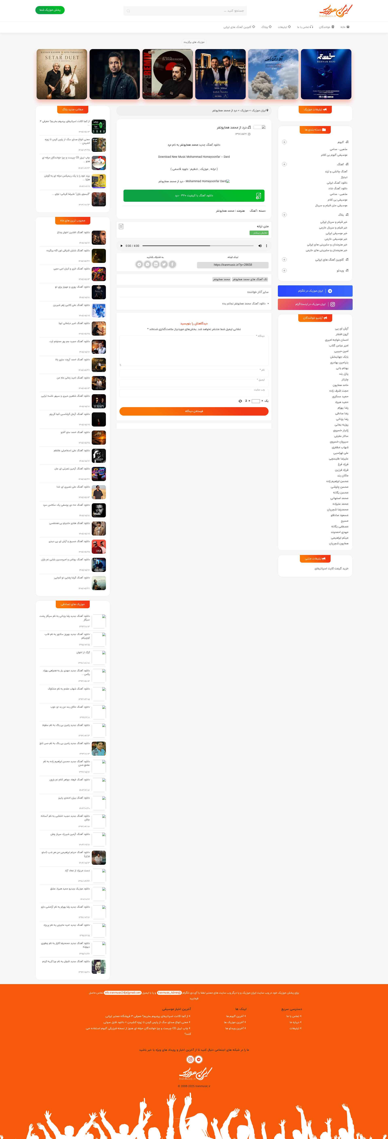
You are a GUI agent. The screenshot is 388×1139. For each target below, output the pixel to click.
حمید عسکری (340, 396)
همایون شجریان (338, 543)
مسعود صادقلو (339, 515)
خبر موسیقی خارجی (336, 239)
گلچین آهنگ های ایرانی (238, 27)
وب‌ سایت (259, 389)
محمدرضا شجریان (337, 510)
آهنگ (340, 164)
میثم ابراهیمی (339, 538)
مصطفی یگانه (339, 527)
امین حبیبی (341, 351)
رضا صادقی (341, 413)
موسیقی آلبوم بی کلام (334, 155)
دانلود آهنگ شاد (337, 188)
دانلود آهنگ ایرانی (337, 183)
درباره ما (294, 1022)
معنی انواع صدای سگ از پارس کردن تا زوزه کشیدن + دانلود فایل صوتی (145, 1022)
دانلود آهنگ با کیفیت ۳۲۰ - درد (194, 196)
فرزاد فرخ (343, 464)
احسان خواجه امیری (336, 340)
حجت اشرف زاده (338, 391)
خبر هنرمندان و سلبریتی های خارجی (326, 250)
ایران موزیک (259, 110)
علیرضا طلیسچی (338, 459)
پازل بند (343, 374)
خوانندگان (325, 27)
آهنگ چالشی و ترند (336, 171)
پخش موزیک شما (50, 10)
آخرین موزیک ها (234, 1022)
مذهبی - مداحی (338, 149)
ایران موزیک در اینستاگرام (310, 304)
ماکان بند (342, 476)
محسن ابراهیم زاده (337, 481)
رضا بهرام (343, 408)
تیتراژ (344, 177)
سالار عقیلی (341, 436)
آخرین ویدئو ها (234, 1028)
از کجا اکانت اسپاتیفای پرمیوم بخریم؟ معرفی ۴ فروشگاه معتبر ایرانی (146, 1016)
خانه (343, 27)
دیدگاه (260, 336)
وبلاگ (265, 27)
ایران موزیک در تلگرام (311, 291)
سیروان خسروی (339, 442)
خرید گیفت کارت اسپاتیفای (331, 569)
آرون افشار (342, 334)
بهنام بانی (342, 368)
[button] (284, 142)
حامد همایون (340, 385)
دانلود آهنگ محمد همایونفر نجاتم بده (244, 304)
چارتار (345, 379)
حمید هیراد (341, 402)
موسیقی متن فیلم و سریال (331, 205)
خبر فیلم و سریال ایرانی (333, 222)
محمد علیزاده (340, 504)
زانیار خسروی (340, 430)
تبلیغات (283, 27)
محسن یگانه (340, 493)
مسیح (344, 521)
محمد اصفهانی (339, 498)
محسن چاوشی (339, 487)
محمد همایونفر (225, 211)
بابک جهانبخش (339, 357)
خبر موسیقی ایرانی (336, 233)
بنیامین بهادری (339, 363)
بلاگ (341, 215)
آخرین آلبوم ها (235, 1016)
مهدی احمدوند (339, 532)
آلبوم (341, 142)
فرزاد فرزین (341, 470)
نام (262, 370)
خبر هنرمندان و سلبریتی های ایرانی (327, 245)
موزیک (244, 110)
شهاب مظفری (340, 447)
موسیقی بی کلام (337, 200)
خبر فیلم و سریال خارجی (333, 228)
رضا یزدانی (342, 419)
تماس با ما (303, 27)
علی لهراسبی (340, 453)
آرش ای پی (341, 329)
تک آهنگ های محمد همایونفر (250, 279)
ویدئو (340, 271)
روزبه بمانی (341, 425)
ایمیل (261, 379)
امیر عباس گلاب (338, 346)
